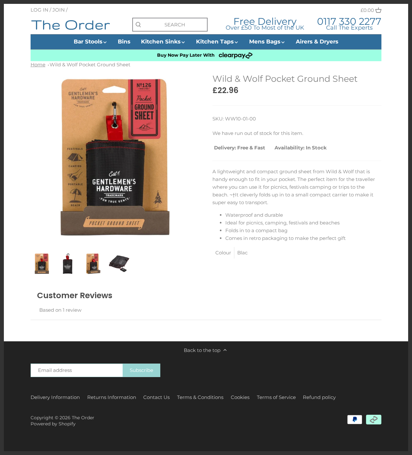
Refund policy (319, 397)
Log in (39, 10)
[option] (42, 263)
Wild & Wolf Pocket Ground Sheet (90, 65)
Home (38, 65)
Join (58, 10)
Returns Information (111, 397)
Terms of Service (276, 397)
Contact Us (156, 397)
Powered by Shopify (53, 423)
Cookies (240, 397)
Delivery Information (55, 397)
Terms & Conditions (200, 397)
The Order (83, 417)
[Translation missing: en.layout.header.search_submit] (138, 25)
